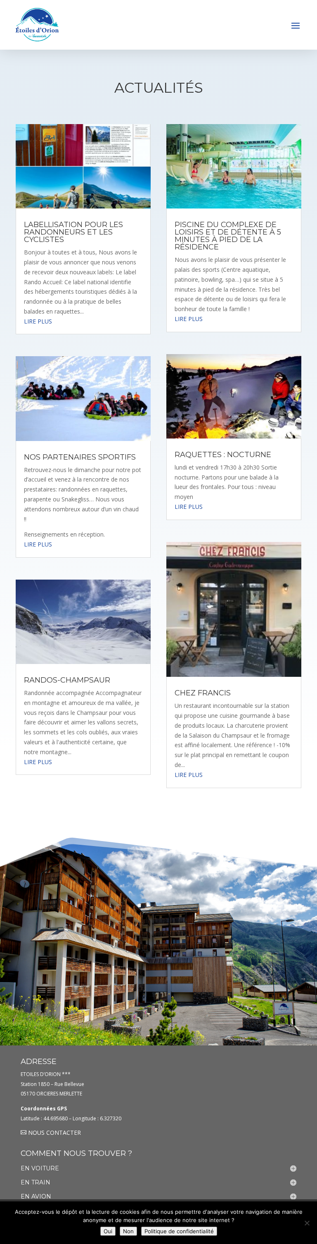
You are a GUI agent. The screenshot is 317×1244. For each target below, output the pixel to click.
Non (128, 1231)
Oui (108, 1231)
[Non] (307, 1223)
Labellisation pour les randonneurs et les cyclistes (73, 232)
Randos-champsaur (67, 680)
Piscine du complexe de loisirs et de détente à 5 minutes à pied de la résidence (228, 236)
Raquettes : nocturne (223, 454)
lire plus (38, 321)
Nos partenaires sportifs (80, 457)
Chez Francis (203, 693)
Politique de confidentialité (179, 1231)
